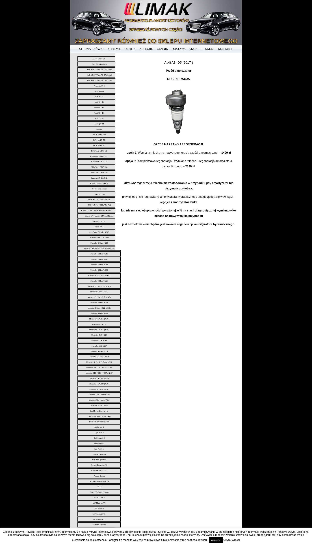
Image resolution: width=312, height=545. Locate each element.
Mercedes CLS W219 (99, 340)
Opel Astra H (99, 427)
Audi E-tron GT (99, 59)
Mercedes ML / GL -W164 (99, 357)
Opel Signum (99, 443)
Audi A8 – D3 (99, 102)
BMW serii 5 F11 (99, 145)
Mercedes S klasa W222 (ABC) (99, 308)
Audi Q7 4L (99, 118)
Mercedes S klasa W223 (99, 313)
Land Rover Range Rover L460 (99, 416)
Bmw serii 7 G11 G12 (99, 178)
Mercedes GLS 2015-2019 (99, 378)
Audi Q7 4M (99, 124)
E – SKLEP (207, 48)
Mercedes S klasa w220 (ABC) (99, 275)
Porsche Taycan (99, 476)
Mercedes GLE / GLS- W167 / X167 (99, 373)
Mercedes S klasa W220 (99, 270)
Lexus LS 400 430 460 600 (99, 422)
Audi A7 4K (99, 97)
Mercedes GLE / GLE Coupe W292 (99, 362)
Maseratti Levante (99, 525)
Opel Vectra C (99, 449)
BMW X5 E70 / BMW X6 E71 (99, 200)
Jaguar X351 (99, 227)
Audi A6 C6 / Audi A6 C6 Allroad (99, 70)
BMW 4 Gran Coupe (99, 189)
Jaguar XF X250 (99, 221)
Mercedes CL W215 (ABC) (99, 319)
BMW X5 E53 (99, 194)
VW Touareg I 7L (99, 514)
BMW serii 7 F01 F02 (99, 173)
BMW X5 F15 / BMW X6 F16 (99, 205)
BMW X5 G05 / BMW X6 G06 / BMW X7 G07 (99, 210)
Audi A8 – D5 (99, 113)
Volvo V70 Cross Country (99, 492)
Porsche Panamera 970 (99, 465)
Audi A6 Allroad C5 (99, 64)
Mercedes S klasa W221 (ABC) (99, 286)
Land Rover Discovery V (99, 411)
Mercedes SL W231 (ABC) (99, 389)
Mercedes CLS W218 (99, 335)
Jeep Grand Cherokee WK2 (99, 232)
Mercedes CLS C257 (99, 346)
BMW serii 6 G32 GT (99, 162)
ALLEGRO (146, 48)
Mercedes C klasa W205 (99, 243)
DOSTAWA (179, 48)
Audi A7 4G (99, 91)
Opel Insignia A (99, 438)
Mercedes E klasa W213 (99, 265)
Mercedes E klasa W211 (99, 254)
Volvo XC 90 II (99, 86)
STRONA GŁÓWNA (92, 48)
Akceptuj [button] (215, 540)
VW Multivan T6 (99, 503)
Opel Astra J (99, 433)
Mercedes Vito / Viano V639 (99, 400)
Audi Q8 (99, 129)
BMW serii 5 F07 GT (99, 151)
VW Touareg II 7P (99, 519)
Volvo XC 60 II (99, 498)
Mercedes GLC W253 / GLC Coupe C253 (99, 248)
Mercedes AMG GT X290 (99, 238)
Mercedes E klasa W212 (99, 259)
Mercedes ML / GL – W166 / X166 (99, 368)
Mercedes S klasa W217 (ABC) (99, 297)
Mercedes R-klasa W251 (99, 351)
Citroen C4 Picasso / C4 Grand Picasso (99, 216)
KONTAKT (225, 48)
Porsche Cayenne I (99, 454)
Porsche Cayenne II (99, 460)
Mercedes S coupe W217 (99, 292)
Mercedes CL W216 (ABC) (99, 330)
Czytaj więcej (231, 539)
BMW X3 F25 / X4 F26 (99, 183)
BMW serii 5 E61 (99, 140)
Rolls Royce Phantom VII (99, 481)
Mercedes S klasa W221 (99, 281)
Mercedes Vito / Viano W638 (99, 395)
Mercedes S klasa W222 (99, 303)
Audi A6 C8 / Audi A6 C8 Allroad (99, 80)
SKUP (193, 48)
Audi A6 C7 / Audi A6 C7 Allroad (99, 75)
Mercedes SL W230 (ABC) (99, 384)
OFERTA (130, 48)
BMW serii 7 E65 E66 (99, 167)
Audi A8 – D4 (99, 108)
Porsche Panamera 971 (99, 471)
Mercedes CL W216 (99, 324)
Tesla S (99, 487)
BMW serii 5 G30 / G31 (99, 156)
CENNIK (162, 48)
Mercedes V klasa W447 (99, 405)
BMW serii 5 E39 (99, 135)
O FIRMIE (114, 48)
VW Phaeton (99, 508)
